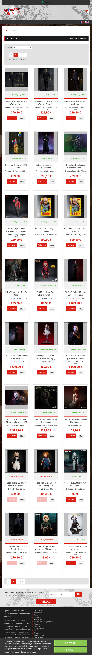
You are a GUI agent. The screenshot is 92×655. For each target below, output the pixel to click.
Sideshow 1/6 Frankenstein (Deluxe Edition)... (46, 102)
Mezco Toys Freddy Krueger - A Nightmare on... (16, 230)
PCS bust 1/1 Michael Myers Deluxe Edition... (75, 357)
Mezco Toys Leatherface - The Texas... (46, 420)
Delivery (37, 626)
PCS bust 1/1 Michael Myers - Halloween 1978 (16, 420)
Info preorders (39, 628)
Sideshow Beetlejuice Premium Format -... (75, 166)
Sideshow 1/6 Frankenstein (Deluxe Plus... (16, 102)
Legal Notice (38, 638)
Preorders (37, 617)
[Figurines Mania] (17, 10)
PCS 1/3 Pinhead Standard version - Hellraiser (16, 357)
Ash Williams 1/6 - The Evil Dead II (16, 293)
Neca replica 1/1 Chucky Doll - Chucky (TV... (46, 484)
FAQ (35, 631)
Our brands (38, 610)
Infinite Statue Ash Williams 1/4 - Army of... (75, 547)
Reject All (70, 643)
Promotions (38, 619)
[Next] (25, 55)
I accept (70, 649)
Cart (87, 12)
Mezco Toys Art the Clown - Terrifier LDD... (75, 484)
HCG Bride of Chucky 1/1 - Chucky (46, 230)
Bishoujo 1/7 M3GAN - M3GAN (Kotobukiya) (45, 357)
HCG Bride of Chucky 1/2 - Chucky (75, 230)
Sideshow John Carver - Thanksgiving (16, 547)
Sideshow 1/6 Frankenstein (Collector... (75, 102)
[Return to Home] (5, 30)
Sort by (9, 47)
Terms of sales (39, 635)
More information (12, 652)
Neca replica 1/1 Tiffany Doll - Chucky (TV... (16, 484)
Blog (46, 601)
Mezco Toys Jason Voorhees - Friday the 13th (46, 547)
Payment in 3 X (39, 633)
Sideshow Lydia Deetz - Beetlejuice (46, 166)
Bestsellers (38, 613)
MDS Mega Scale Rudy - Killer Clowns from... (46, 293)
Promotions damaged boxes (44, 622)
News (36, 615)
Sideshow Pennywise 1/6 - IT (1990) (16, 166)
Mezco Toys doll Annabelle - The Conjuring (75, 420)
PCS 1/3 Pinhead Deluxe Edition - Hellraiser (75, 293)
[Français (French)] (81, 22)
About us (37, 624)
